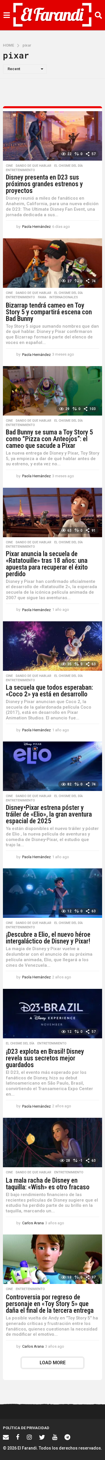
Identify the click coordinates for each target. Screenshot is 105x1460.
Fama (42, 297)
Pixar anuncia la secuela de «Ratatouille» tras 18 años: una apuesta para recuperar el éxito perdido (47, 564)
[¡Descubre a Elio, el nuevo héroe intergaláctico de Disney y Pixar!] (52, 893)
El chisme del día (68, 166)
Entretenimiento (20, 170)
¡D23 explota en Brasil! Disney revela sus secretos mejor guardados (45, 1058)
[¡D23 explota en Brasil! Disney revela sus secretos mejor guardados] (52, 1013)
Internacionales (63, 297)
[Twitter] (42, 1437)
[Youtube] (54, 1437)
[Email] (6, 1437)
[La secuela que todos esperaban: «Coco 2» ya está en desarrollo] (52, 646)
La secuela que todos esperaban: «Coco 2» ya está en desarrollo (49, 691)
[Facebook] (18, 1437)
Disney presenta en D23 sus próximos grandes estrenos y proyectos (44, 184)
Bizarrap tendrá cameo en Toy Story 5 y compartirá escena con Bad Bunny (49, 312)
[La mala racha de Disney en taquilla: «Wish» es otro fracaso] (52, 1142)
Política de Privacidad (26, 1428)
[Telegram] (67, 1437)
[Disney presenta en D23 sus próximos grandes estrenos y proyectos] (52, 136)
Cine (9, 166)
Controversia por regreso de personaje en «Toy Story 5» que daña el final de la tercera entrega (50, 1303)
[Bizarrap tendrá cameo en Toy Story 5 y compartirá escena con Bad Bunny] (52, 263)
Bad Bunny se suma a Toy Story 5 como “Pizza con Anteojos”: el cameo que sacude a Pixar (49, 439)
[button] (6, 15)
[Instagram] (29, 1437)
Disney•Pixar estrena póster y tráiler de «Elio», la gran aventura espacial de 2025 (49, 814)
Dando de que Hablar (33, 166)
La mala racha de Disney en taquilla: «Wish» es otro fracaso (48, 1184)
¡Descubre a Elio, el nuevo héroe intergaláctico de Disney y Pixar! (48, 938)
